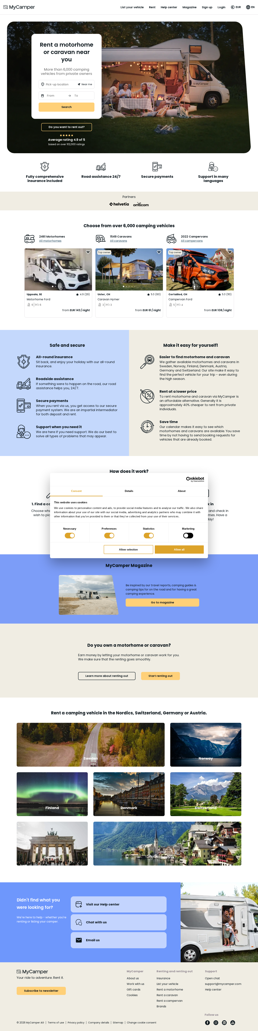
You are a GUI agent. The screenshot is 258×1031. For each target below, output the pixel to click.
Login (221, 7)
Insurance (163, 978)
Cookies (132, 995)
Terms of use (56, 1022)
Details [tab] (129, 490)
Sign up (207, 7)
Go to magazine (162, 602)
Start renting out (160, 676)
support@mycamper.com (223, 984)
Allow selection (128, 549)
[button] (236, 7)
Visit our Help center (103, 904)
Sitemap (118, 1022)
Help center (169, 7)
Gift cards (133, 990)
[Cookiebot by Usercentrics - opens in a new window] (188, 479)
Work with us (135, 984)
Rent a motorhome (170, 990)
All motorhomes (50, 241)
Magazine (190, 7)
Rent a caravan (167, 995)
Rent (152, 7)
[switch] (109, 535)
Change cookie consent (141, 1022)
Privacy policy (76, 1022)
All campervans (192, 241)
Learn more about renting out (106, 676)
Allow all (179, 549)
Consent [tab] (76, 490)
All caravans (118, 241)
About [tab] (182, 490)
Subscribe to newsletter (41, 991)
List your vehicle (132, 7)
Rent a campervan (170, 1001)
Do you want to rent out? (67, 127)
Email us (93, 940)
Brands (161, 1006)
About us (133, 978)
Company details (98, 1022)
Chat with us (96, 922)
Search (66, 107)
